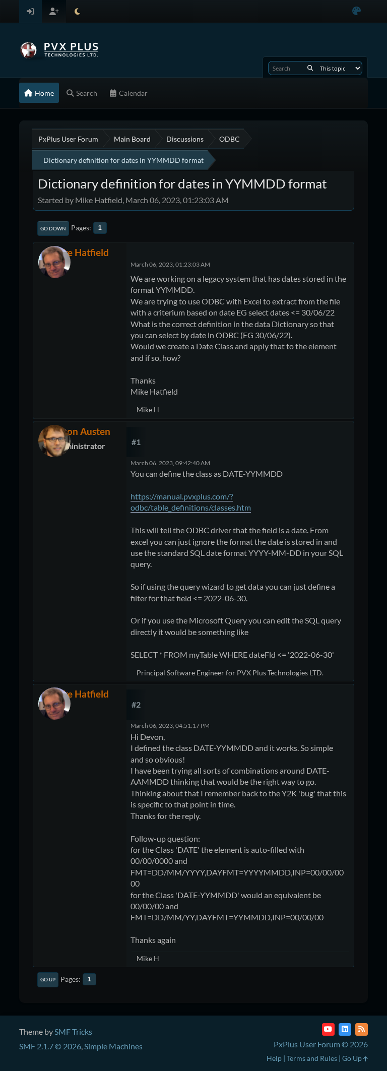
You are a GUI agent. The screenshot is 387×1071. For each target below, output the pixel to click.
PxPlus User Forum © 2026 (321, 1044)
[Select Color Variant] (356, 11)
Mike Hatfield (80, 252)
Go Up (47, 979)
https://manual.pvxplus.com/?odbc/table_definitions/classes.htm (191, 501)
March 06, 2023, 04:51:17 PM (170, 725)
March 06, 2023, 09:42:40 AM (170, 463)
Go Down (53, 228)
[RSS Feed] (361, 1029)
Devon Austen (80, 431)
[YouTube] (328, 1029)
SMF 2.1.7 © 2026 (50, 1046)
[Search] (310, 68)
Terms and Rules (312, 1058)
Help (274, 1058)
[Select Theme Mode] (77, 11)
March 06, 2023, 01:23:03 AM (170, 264)
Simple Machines (113, 1046)
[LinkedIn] (345, 1029)
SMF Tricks (73, 1031)
